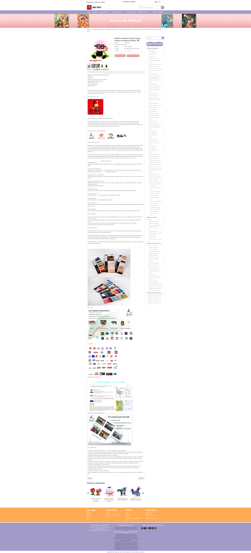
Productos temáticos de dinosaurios (156, 70)
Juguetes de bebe (152, 83)
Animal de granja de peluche (155, 201)
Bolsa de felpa (152, 111)
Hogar (88, 512)
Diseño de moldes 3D (151, 510)
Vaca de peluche (154, 213)
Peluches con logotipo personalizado (156, 177)
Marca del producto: (119, 44)
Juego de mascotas (152, 245)
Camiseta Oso (152, 54)
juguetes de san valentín (154, 99)
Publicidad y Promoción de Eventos (156, 295)
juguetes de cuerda (153, 247)
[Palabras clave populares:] (162, 7)
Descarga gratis (149, 514)
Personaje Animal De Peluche (155, 76)
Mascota (150, 219)
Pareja (88, 518)
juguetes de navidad (154, 95)
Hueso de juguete (153, 249)
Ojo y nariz (129, 514)
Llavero (128, 516)
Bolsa (107, 513)
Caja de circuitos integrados (133, 518)
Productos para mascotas (154, 243)
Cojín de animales (153, 150)
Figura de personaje (153, 78)
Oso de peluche (152, 52)
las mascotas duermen (153, 257)
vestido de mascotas (154, 271)
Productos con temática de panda (156, 60)
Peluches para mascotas (155, 251)
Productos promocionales (154, 292)
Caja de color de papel (112, 514)
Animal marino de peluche (155, 181)
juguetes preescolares (154, 87)
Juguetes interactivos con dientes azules (156, 162)
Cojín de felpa (152, 148)
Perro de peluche (154, 203)
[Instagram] (153, 528)
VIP (87, 519)
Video (147, 516)
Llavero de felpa (152, 121)
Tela (127, 513)
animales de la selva (155, 193)
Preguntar (121, 55)
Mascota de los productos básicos (156, 225)
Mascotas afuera (152, 274)
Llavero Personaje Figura (155, 125)
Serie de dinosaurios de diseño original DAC (156, 64)
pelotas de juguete (153, 255)
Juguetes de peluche (152, 48)
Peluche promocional (153, 174)
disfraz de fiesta (152, 235)
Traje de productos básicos (155, 239)
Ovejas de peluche (154, 211)
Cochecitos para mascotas (155, 284)
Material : (117, 48)
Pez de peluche (153, 185)
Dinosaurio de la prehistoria (155, 68)
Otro (150, 72)
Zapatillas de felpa (153, 113)
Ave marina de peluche (155, 187)
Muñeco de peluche (153, 140)
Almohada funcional (154, 154)
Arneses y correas (153, 280)
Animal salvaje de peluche (155, 191)
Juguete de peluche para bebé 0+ (156, 85)
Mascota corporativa (154, 223)
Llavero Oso (152, 56)
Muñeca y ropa (151, 138)
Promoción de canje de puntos (155, 302)
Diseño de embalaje (111, 510)
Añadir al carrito (133, 55)
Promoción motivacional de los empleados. (156, 300)
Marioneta (150, 166)
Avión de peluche (153, 132)
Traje (149, 229)
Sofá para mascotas (154, 259)
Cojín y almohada (152, 146)
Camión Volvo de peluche (136, 498)
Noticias (89, 514)
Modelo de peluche (152, 130)
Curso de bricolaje (150, 518)
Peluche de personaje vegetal (156, 80)
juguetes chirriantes (153, 253)
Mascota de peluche (154, 221)
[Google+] (145, 528)
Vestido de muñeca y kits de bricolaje (156, 142)
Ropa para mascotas (153, 265)
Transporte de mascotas (155, 276)
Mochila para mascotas (154, 269)
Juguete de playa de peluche (157, 183)
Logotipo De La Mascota (155, 175)
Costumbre (148, 513)
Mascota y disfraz (152, 217)
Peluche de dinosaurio (154, 66)
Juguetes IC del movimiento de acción (156, 160)
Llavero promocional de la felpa (156, 127)
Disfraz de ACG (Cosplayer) (155, 233)
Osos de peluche (152, 50)
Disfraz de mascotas (154, 267)
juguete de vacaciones (153, 93)
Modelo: (116, 42)
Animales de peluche (153, 179)
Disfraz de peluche (153, 231)
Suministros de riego (154, 290)
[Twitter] (150, 528)
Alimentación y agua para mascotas (156, 286)
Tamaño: (117, 46)
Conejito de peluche (154, 207)
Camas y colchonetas (154, 263)
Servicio (89, 516)
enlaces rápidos (91, 510)
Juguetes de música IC (154, 158)
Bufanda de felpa (153, 107)
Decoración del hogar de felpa (156, 115)
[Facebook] (142, 528)
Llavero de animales (153, 123)
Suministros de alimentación (155, 288)
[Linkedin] (147, 528)
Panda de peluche (153, 58)
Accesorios (129, 510)
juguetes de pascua (153, 97)
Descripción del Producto (94, 72)
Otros (150, 62)
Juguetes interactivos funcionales (156, 164)
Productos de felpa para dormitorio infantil (156, 89)
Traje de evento (152, 237)
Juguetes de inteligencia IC (154, 156)
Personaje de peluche (153, 74)
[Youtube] (155, 528)
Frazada (151, 261)
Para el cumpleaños (153, 103)
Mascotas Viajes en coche (155, 282)
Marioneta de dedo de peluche (156, 168)
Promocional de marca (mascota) (156, 297)
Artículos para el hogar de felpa (155, 105)
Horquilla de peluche (154, 117)
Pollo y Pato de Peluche (155, 209)
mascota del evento (153, 227)
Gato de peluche (154, 205)
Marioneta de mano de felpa (155, 170)
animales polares (154, 195)
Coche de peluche (153, 134)
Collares (151, 278)
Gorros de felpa (152, 109)
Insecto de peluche (154, 197)
